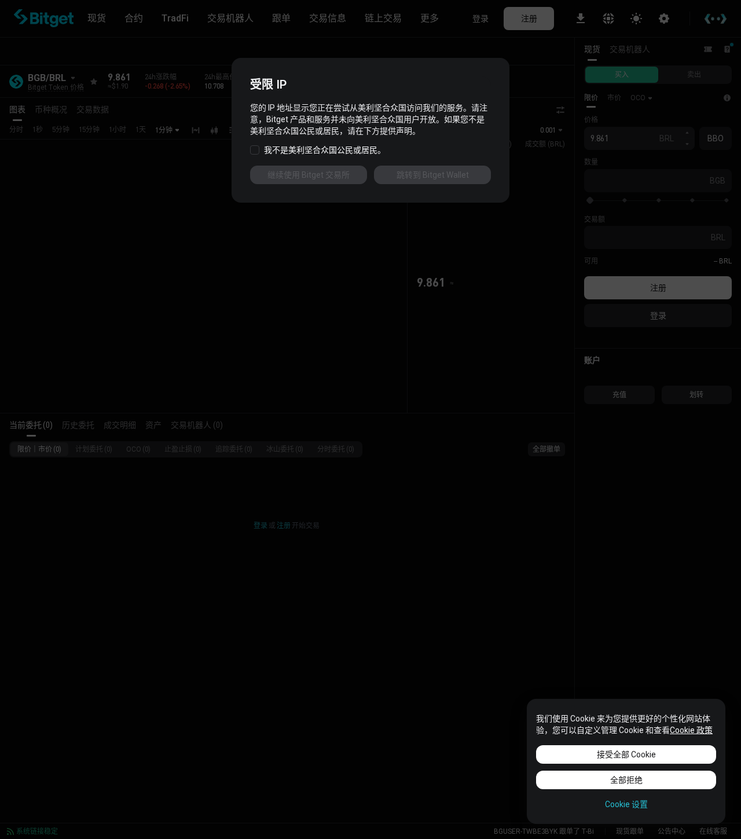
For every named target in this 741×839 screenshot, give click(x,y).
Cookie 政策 (691, 730)
